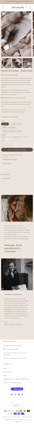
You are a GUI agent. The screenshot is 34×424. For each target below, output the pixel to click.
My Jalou (8, 416)
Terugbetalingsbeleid (27, 416)
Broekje (5, 124)
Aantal (2, 140)
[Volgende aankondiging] (31, 2)
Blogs (4, 375)
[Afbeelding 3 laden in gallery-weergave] (27, 63)
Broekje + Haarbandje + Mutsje (12, 131)
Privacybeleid (8, 419)
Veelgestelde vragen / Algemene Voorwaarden (16, 379)
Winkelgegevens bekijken (10, 159)
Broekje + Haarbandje (9, 127)
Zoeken (5, 368)
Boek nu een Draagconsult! (10, 349)
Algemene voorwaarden (17, 419)
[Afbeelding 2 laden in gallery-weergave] (17, 63)
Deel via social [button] (7, 163)
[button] (3, 7)
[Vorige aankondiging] (3, 2)
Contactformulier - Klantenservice (12, 345)
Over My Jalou (7, 372)
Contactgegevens (18, 421)
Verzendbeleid (28, 419)
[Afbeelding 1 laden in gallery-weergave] (6, 63)
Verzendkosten (15, 136)
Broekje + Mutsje (16, 124)
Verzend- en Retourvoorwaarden (12, 382)
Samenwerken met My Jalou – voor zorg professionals (14, 353)
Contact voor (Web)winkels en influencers (14, 358)
